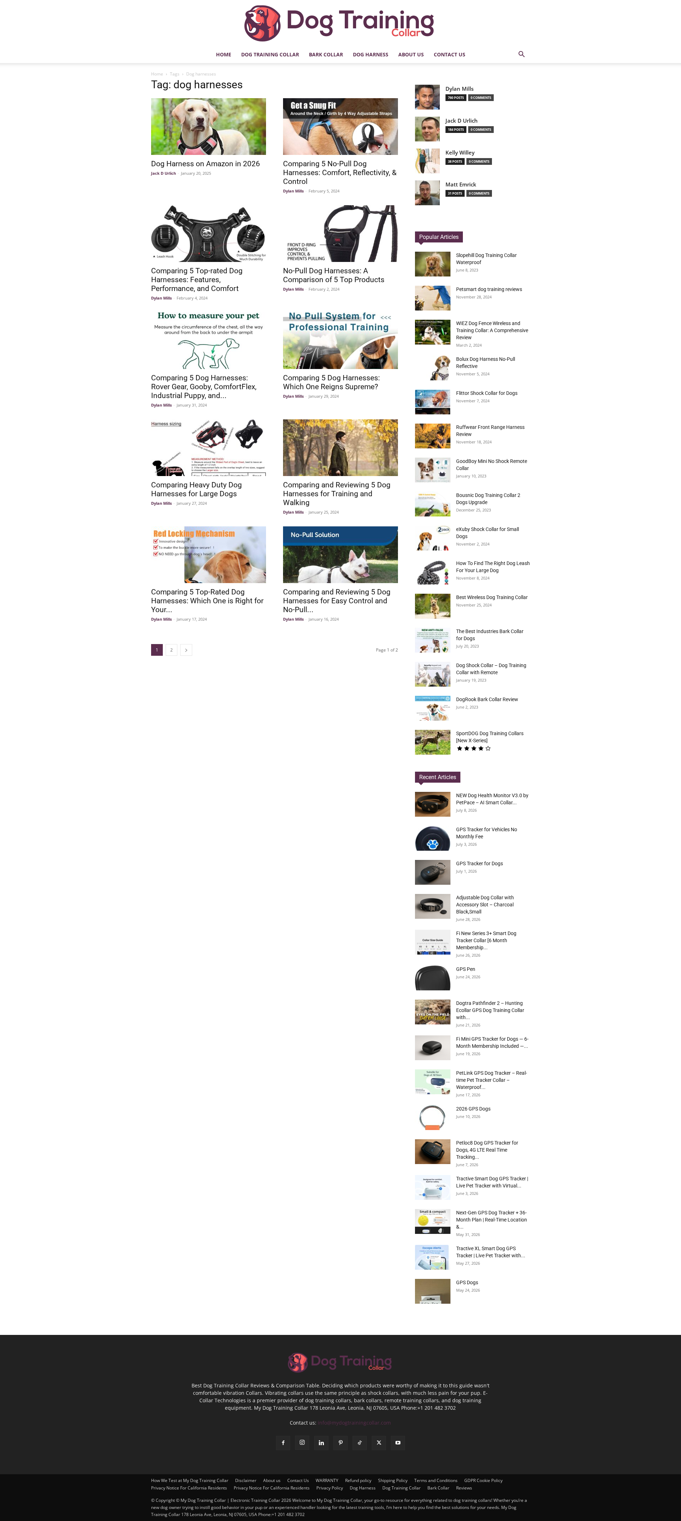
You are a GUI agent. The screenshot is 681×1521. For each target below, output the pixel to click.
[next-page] (186, 650)
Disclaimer (245, 1480)
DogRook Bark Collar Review (487, 699)
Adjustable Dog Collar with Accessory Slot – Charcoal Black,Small (485, 905)
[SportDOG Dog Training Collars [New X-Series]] (432, 742)
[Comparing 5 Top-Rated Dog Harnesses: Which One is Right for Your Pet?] (208, 554)
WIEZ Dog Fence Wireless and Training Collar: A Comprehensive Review (492, 330)
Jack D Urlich (163, 173)
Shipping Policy (393, 1480)
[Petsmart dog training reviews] (432, 298)
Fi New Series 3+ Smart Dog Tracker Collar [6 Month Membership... (486, 940)
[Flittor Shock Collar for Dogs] (432, 402)
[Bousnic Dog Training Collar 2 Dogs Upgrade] (432, 504)
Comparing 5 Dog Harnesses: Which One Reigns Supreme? (331, 382)
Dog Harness (370, 54)
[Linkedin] (321, 1443)
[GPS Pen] (432, 978)
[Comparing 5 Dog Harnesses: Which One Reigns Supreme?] (340, 340)
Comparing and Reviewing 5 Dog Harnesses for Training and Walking (337, 494)
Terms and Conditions (436, 1480)
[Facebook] (283, 1443)
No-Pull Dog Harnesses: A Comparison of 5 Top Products (333, 275)
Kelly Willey (460, 152)
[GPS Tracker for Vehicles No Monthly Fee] (432, 838)
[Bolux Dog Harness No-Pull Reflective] (432, 368)
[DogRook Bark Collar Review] (432, 708)
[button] (521, 55)
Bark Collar (326, 54)
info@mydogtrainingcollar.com (354, 1422)
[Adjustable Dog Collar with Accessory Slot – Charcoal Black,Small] (432, 906)
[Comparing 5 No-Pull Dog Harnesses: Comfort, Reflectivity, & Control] (340, 126)
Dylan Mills (293, 191)
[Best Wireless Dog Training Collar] (432, 606)
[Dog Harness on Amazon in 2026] (208, 126)
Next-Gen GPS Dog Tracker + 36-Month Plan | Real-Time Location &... (491, 1220)
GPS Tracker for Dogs (479, 863)
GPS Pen (465, 969)
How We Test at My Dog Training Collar (189, 1480)
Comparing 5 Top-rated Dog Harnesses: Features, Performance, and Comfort (197, 280)
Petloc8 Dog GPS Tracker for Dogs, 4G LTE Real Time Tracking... (487, 1150)
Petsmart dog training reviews (489, 289)
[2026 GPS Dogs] (432, 1117)
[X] (379, 1443)
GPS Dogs (467, 1282)
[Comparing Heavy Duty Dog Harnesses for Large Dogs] (208, 447)
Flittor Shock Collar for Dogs (486, 393)
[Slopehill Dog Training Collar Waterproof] (432, 264)
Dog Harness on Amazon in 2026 (205, 164)
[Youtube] (398, 1443)
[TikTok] (360, 1443)
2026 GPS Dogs (473, 1109)
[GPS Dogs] (432, 1291)
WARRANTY (327, 1480)
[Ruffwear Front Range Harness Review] (432, 436)
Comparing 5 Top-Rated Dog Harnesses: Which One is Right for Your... (207, 601)
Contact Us (449, 54)
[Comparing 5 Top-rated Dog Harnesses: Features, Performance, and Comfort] (208, 233)
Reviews (464, 1488)
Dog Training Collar (270, 54)
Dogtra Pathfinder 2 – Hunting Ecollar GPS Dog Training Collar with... (490, 1010)
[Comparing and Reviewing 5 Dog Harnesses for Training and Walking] (340, 447)
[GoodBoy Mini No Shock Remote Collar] (432, 470)
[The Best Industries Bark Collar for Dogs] (432, 640)
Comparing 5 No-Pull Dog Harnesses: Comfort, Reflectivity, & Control (340, 173)
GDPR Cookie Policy (483, 1480)
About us (411, 54)
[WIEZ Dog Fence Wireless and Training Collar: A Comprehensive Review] (432, 332)
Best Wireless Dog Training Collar (492, 597)
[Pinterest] (340, 1443)
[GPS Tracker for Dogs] (432, 872)
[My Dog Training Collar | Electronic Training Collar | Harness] (340, 23)
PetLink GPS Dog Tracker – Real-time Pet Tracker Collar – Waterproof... (491, 1080)
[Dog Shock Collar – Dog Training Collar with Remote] (432, 674)
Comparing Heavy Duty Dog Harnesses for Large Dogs (196, 489)
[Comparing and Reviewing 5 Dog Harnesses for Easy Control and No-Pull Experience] (340, 554)
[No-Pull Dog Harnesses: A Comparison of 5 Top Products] (340, 233)
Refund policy (358, 1480)
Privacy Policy (329, 1488)
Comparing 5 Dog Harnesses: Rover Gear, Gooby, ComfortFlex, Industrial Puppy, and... (203, 387)
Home (223, 54)
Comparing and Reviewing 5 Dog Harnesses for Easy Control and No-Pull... (337, 601)
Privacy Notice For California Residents (189, 1488)
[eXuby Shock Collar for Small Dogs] (432, 538)
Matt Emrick (460, 184)
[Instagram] (302, 1443)
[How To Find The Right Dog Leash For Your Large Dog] (432, 572)
